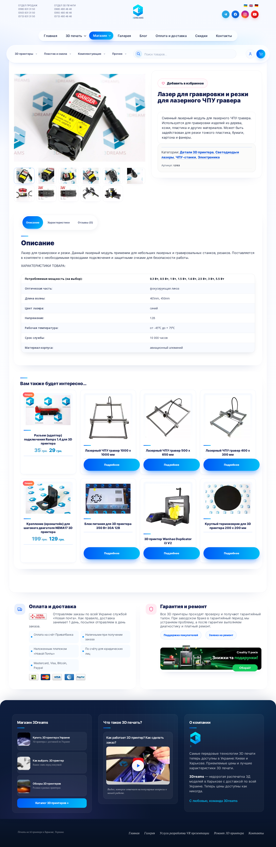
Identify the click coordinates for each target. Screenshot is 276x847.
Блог (143, 36)
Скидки (201, 36)
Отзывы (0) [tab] (85, 222)
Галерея (124, 36)
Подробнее (111, 464)
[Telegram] (226, 14)
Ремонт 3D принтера (229, 833)
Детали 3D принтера (197, 152)
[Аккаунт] (250, 54)
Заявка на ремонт (221, 635)
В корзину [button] (60, 464)
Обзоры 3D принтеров (47, 783)
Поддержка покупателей (181, 635)
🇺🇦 (245, 5)
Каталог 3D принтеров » (52, 803)
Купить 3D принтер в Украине (51, 737)
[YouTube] (255, 14)
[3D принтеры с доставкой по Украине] (23, 739)
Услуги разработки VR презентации (184, 833)
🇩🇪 (256, 5)
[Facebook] (235, 14)
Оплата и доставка (171, 36)
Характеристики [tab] (58, 222)
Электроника (209, 157)
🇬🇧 (251, 5)
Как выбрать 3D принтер (48, 760)
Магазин (100, 36)
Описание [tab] (32, 222)
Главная (50, 36)
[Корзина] (260, 54)
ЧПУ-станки (186, 157)
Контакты (224, 36)
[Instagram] (245, 14)
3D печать (74, 36)
